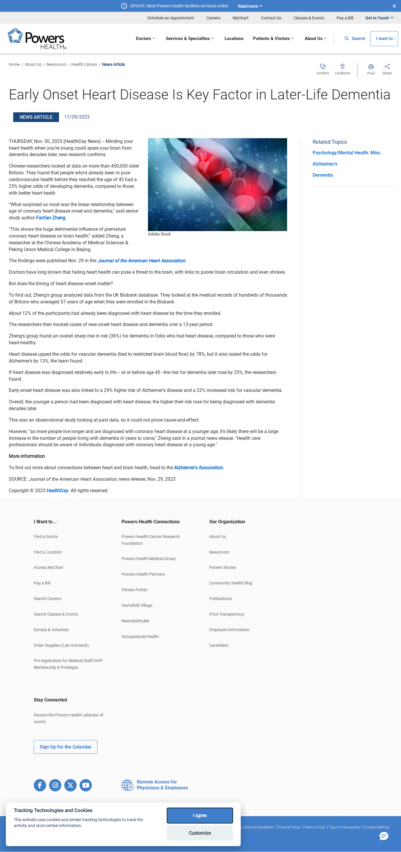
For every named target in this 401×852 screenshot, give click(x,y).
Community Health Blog (230, 583)
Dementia (323, 175)
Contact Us (271, 18)
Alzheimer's (325, 164)
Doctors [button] (143, 38)
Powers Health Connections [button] (151, 521)
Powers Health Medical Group (149, 558)
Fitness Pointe (134, 589)
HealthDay (57, 490)
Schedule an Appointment (170, 18)
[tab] (69, 522)
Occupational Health (140, 636)
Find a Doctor (46, 536)
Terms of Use (314, 827)
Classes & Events (309, 18)
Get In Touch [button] (377, 18)
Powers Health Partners (143, 574)
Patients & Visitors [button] (271, 38)
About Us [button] (314, 38)
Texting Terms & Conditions (252, 827)
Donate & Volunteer (51, 629)
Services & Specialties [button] (188, 38)
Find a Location (48, 552)
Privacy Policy (289, 827)
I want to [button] (384, 38)
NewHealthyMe (135, 621)
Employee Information (229, 629)
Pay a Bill (345, 18)
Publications (220, 598)
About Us (33, 64)
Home (14, 64)
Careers (213, 18)
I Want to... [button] (45, 521)
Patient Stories (222, 567)
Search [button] (358, 38)
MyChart (241, 18)
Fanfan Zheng (50, 217)
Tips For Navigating (344, 827)
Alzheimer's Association (198, 467)
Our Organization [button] (227, 521)
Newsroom (56, 64)
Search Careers (47, 598)
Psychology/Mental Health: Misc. (347, 153)
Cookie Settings (377, 827)
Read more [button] (248, 6)
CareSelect (219, 645)
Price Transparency (226, 614)
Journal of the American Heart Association (141, 260)
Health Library (84, 64)
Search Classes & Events (56, 614)
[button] (384, 836)
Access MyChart (48, 567)
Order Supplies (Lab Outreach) (61, 645)
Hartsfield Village (137, 605)
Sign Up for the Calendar (66, 747)
